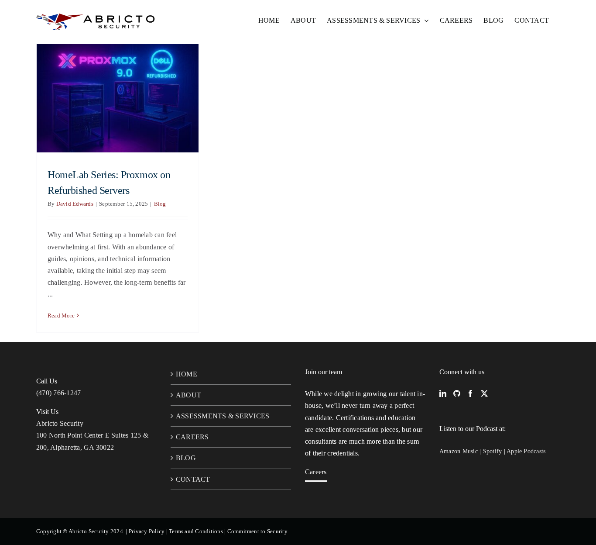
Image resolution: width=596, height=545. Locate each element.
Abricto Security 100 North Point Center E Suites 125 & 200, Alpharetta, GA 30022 (92, 435)
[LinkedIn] (442, 393)
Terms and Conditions (196, 531)
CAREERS (192, 437)
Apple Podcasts (526, 451)
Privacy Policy (146, 531)
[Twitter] (484, 393)
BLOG (186, 458)
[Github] (456, 393)
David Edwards (74, 203)
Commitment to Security (257, 531)
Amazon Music (458, 451)
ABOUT (188, 395)
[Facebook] (470, 393)
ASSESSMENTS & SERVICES (222, 416)
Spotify (492, 451)
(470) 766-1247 (58, 393)
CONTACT (193, 479)
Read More (61, 315)
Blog (160, 203)
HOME (186, 374)
